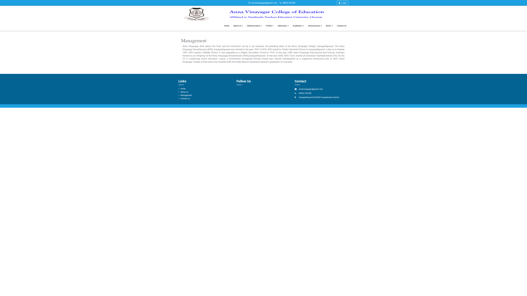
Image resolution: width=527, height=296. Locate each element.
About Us (237, 25)
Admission (282, 25)
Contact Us (341, 25)
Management (186, 95)
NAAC (328, 25)
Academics (298, 25)
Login (344, 3)
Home (226, 25)
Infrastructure (314, 25)
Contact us (185, 98)
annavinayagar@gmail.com (264, 2)
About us (184, 92)
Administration (253, 25)
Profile (269, 25)
